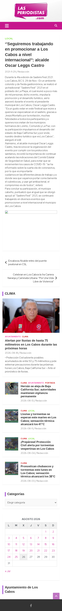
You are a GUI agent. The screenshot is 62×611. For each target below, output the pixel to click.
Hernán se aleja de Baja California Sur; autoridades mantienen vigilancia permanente (38, 391)
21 (38, 550)
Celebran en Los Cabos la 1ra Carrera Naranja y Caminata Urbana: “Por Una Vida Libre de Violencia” (31, 278)
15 (45, 544)
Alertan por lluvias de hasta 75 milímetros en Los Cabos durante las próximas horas (31, 344)
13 (31, 544)
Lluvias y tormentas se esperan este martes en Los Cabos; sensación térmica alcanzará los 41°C (38, 419)
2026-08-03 (28, 480)
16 (53, 544)
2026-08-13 (27, 400)
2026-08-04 (28, 452)
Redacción (23, 71)
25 (16, 557)
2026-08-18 (11, 352)
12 (23, 544)
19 (23, 550)
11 (16, 544)
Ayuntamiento (13, 336)
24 (8, 557)
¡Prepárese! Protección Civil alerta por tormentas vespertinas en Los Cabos (37, 445)
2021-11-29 (10, 71)
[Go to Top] (56, 596)
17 (9, 550)
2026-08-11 (27, 428)
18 (16, 550)
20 (31, 550)
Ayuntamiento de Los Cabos (21, 590)
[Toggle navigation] (6, 26)
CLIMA (10, 294)
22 (45, 550)
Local (9, 38)
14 (38, 544)
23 (53, 550)
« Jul (7, 571)
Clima (25, 336)
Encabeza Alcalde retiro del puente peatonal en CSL (27, 262)
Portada (50, 383)
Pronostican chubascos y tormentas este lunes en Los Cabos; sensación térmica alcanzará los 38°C (38, 471)
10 (9, 544)
